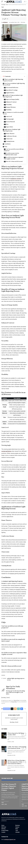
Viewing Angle (10, 119)
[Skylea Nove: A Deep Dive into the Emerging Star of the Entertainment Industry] (3, 763)
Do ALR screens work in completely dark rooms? (11, 154)
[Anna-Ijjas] (14, 1)
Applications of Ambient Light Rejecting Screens (11, 130)
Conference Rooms (11, 136)
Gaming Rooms (10, 141)
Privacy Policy (14, 701)
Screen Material (10, 121)
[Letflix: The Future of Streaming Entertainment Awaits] (3, 749)
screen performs (6, 451)
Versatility (9, 104)
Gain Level (9, 116)
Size (7, 124)
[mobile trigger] (2, 2)
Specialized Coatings (11, 90)
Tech (2, 7)
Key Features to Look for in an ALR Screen (13, 113)
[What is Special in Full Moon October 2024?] (3, 735)
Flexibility (9, 109)
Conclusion (7, 144)
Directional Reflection (12, 87)
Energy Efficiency (11, 107)
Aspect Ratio (9, 127)
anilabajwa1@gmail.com (9, 839)
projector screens (16, 178)
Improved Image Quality (12, 99)
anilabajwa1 (5, 22)
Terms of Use (16, 700)
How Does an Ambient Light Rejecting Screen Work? (14, 84)
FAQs (5, 146)
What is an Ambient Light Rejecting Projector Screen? (13, 80)
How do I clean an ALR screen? (14, 161)
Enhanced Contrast (11, 102)
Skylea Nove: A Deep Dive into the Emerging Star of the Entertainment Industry (16, 762)
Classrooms (9, 138)
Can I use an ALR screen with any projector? (14, 149)
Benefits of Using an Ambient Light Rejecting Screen (13, 96)
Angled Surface (10, 92)
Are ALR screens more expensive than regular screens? (14, 158)
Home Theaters (10, 133)
